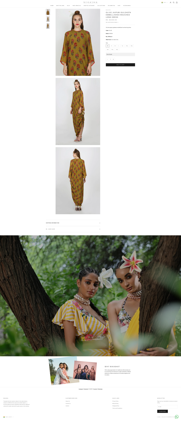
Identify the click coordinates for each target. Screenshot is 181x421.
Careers (67, 405)
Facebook (86, 389)
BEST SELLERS (60, 5)
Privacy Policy (115, 401)
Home (52, 5)
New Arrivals (77, 5)
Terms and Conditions (117, 408)
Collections (101, 5)
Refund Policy (115, 403)
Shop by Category (89, 5)
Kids (119, 5)
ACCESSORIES (127, 5)
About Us (68, 401)
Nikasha (108, 9)
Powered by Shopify (172, 416)
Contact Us (68, 403)
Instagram (81, 389)
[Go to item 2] (48, 19)
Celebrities (111, 5)
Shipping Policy (115, 405)
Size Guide (109, 54)
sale (68, 5)
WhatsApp (100, 389)
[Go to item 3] (48, 26)
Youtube (95, 389)
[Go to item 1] (48, 12)
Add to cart (120, 64)
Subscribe (162, 411)
